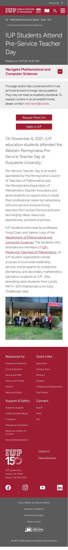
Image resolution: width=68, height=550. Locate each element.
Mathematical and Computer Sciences (24, 19)
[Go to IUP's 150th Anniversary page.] (13, 457)
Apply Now (41, 363)
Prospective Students (15, 363)
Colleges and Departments (49, 386)
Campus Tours (43, 369)
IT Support (10, 419)
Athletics (40, 375)
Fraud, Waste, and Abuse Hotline (34, 502)
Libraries (40, 381)
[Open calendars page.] (38, 10)
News (43, 19)
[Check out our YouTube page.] (42, 487)
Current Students (13, 369)
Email (38, 413)
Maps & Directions (47, 458)
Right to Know (34, 521)
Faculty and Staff (13, 375)
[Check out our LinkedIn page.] (60, 487)
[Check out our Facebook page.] (8, 487)
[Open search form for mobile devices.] (55, 10)
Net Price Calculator (34, 515)
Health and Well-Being (16, 413)
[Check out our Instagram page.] (25, 487)
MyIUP (39, 407)
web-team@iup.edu (36, 103)
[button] (62, 10)
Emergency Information (16, 425)
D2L (38, 419)
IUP (6, 19)
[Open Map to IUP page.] (46, 10)
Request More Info (34, 117)
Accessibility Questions (16, 440)
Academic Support (14, 407)
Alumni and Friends (14, 381)
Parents (9, 386)
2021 (49, 19)
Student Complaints (34, 509)
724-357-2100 (20, 477)
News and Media (13, 392)
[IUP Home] (19, 10)
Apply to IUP (34, 126)
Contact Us (43, 451)
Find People (42, 392)
